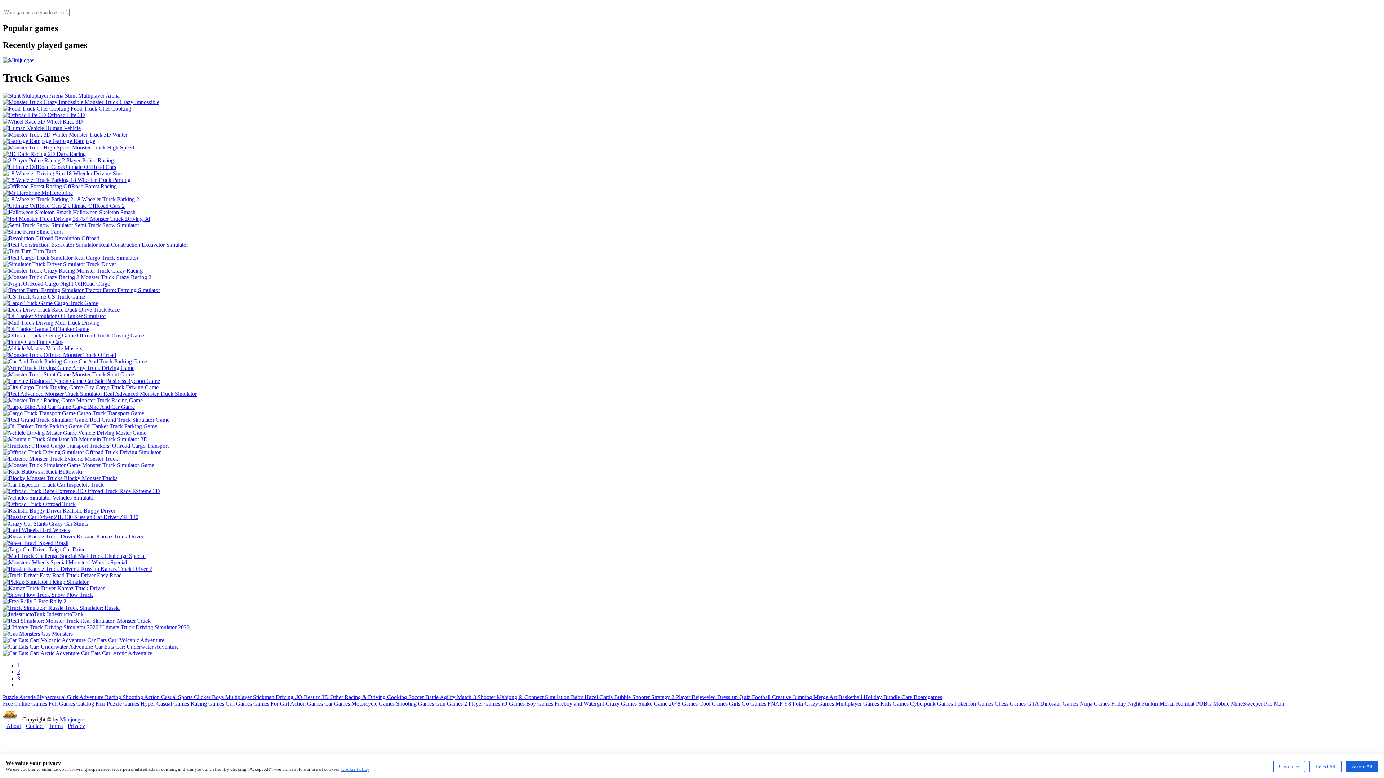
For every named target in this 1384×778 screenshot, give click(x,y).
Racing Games (207, 704)
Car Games (337, 704)
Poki (798, 704)
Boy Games (539, 704)
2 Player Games (482, 704)
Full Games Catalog (71, 704)
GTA (1033, 704)
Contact (35, 726)
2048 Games (683, 704)
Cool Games (713, 704)
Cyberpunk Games (931, 704)
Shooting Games (415, 704)
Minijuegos (72, 719)
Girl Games (239, 704)
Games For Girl (271, 704)
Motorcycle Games (373, 704)
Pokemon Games (973, 704)
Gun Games (449, 704)
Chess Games (1010, 704)
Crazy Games (621, 704)
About (13, 726)
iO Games (513, 704)
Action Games (306, 704)
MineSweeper (1247, 704)
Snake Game (652, 704)
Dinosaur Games (1059, 704)
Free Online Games (25, 704)
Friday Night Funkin (1134, 704)
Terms (56, 726)
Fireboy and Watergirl (579, 704)
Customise (1289, 766)
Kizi (100, 704)
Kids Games (894, 704)
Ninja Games (1095, 704)
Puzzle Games (123, 704)
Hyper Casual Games (165, 704)
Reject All (1325, 766)
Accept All (1362, 766)
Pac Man (1274, 704)
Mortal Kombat (1176, 704)
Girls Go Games (747, 704)
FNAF (775, 704)
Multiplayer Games (857, 704)
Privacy (76, 726)
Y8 (787, 704)
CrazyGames (819, 704)
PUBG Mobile (1212, 704)
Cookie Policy (355, 769)
